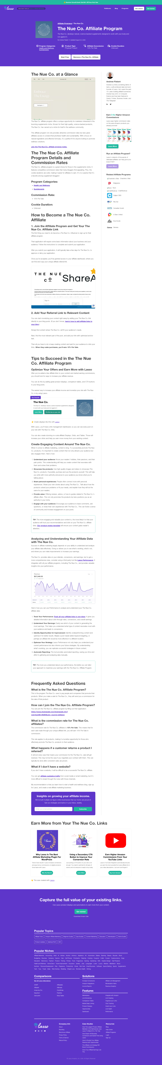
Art (86, 955)
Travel (44, 969)
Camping (51, 958)
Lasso (57, 422)
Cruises (107, 958)
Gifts (99, 961)
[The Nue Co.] (85, 408)
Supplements (39, 189)
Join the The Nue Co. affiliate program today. (49, 147)
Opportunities (86, 1009)
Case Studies (79, 936)
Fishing (63, 961)
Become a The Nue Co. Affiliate (85, 57)
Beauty (109, 955)
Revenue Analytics (110, 986)
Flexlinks (59, 993)
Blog (116, 8)
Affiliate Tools (39, 936)
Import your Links (110, 1006)
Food (73, 961)
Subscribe (83, 809)
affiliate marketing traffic (50, 776)
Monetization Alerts (111, 983)
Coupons (96, 958)
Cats (62, 958)
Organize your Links (111, 1001)
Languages (89, 963)
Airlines (62, 955)
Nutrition (36, 966)
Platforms (107, 8)
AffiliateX (36, 987)
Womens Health (80, 969)
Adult (55, 955)
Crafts (102, 958)
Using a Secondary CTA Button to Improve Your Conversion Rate (81, 857)
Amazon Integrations (88, 983)
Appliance (81, 955)
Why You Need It (47, 873)
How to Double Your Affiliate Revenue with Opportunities (90, 1041)
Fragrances (79, 961)
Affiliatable (60, 985)
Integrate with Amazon (111, 995)
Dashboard (85, 1011)
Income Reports (87, 986)
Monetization (112, 936)
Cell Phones (68, 958)
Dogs (122, 958)
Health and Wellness (42, 185)
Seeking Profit (52, 942)
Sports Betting (107, 966)
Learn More (38, 412)
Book (120, 955)
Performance (109, 1011)
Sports (115, 966)
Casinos (57, 958)
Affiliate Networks (39, 955)
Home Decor (51, 963)
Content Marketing (91, 936)
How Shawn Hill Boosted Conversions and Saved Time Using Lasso (92, 1036)
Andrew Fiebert (63, 40)
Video (48, 969)
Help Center (109, 1029)
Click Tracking (109, 1003)
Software (99, 966)
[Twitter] (111, 104)
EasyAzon (37, 993)
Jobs (82, 963)
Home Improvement (61, 963)
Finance (57, 961)
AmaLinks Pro (38, 990)
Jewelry (78, 963)
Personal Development (46, 966)
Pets (56, 966)
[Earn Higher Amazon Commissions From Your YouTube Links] (115, 840)
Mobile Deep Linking (88, 1003)
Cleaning (83, 958)
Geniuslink (37, 995)
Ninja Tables (60, 995)
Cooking (89, 958)
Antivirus (74, 955)
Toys (39, 969)
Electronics (44, 961)
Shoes (76, 966)
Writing (89, 969)
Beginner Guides (68, 936)
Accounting (48, 955)
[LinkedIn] (108, 104)
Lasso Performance (85, 560)
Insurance (71, 963)
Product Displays (87, 1006)
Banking (103, 955)
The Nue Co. (40, 402)
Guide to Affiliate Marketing (36, 8)
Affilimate (59, 987)
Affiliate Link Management (112, 981)
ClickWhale (60, 990)
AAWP (36, 985)
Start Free (65, 57)
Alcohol (68, 955)
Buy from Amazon (115, 873)
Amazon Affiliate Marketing (53, 936)
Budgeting (37, 958)
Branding (61, 1029)
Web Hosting (55, 969)
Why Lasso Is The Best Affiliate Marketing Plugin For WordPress (47, 857)
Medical (106, 963)
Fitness (68, 961)
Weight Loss (71, 969)
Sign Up (108, 1038)
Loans (95, 963)
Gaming (86, 961)
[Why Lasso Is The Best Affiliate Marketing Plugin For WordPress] (47, 840)
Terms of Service (64, 1038)
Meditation (113, 963)
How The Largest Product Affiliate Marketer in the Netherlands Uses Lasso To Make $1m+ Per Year (92, 1029)
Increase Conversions (88, 981)
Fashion (51, 961)
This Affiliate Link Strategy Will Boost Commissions (90, 1046)
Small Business (90, 966)
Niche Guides (122, 936)
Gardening (93, 961)
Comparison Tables (88, 1001)
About (61, 1027)
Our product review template (48, 526)
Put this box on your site (53, 412)
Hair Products (116, 961)
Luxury (100, 963)
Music (118, 963)
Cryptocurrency (115, 958)
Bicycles (115, 955)
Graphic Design (106, 961)
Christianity (76, 958)
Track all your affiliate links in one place (69, 617)
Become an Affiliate (64, 1032)
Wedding (63, 969)
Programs (125, 8)
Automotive (91, 955)
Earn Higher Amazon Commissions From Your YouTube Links (115, 857)
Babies (98, 955)
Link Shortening (87, 998)
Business (44, 958)
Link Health (108, 1009)
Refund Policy (63, 1040)
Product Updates (40, 942)
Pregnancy (62, 966)
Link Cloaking (109, 998)
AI (58, 955)
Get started (150, 8)
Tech (35, 969)
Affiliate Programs (111, 1032)
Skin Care (82, 966)
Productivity (69, 966)
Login (107, 1035)
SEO (59, 942)
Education (102, 936)
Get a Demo (139, 8)
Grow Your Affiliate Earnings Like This (91, 1051)
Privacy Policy (63, 1035)
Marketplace (85, 995)
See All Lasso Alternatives (42, 981)
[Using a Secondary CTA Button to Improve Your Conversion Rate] (81, 840)
